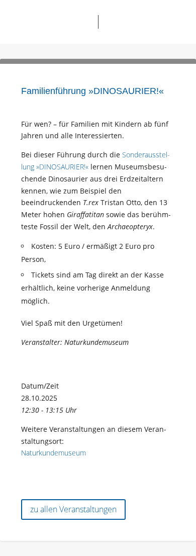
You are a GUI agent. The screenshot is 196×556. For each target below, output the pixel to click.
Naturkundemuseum (53, 452)
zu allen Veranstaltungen (73, 509)
